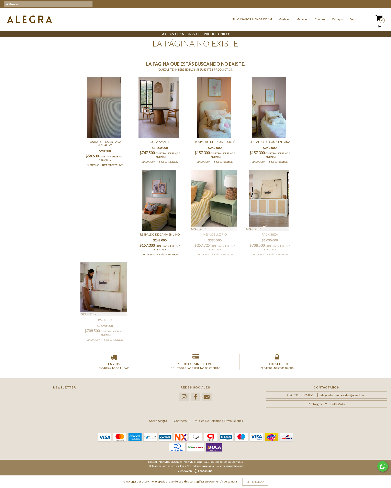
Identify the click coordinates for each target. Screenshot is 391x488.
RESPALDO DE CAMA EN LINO (160, 234)
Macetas (302, 19)
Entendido (255, 481)
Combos (319, 19)
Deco (353, 19)
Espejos (337, 19)
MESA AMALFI (159, 142)
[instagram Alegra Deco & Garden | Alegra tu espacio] (184, 397)
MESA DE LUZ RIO (215, 234)
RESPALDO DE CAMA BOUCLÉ (215, 142)
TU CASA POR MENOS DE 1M (252, 19)
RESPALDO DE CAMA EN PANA (269, 142)
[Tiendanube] (195, 472)
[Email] (207, 397)
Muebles (284, 19)
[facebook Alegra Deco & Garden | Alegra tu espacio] (195, 397)
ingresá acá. (208, 466)
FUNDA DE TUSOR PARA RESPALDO (105, 143)
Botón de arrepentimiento (229, 466)
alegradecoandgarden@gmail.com (343, 395)
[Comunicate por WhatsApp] (382, 466)
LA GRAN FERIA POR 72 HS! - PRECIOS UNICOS (195, 34)
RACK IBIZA (270, 234)
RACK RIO (105, 320)
